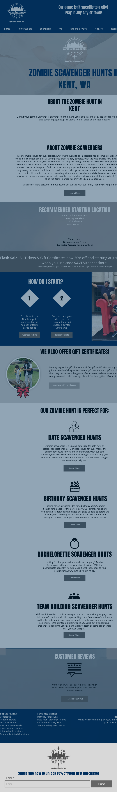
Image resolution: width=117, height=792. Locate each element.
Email (9, 778)
